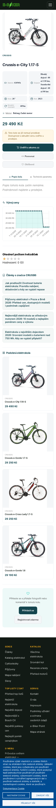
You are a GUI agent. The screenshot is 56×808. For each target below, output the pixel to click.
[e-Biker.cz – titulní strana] (11, 5)
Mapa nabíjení (12, 675)
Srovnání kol (37, 662)
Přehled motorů (38, 673)
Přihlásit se (28, 610)
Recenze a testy (39, 668)
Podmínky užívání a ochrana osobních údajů (39, 716)
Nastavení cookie (16, 795)
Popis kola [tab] (17, 177)
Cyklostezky (11, 663)
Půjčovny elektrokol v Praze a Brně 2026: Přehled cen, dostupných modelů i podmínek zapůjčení (27, 302)
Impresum (35, 705)
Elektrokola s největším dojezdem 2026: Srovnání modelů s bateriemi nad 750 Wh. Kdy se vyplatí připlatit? (27, 335)
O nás (33, 699)
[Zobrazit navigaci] (50, 5)
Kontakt (34, 693)
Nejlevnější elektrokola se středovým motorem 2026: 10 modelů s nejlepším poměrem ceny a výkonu (27, 318)
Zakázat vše (42, 795)
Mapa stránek (37, 731)
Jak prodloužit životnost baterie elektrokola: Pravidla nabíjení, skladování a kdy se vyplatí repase (25, 286)
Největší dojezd (13, 709)
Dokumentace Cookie (13, 788)
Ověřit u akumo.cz (29, 147)
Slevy (8, 680)
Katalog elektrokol (15, 657)
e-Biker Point (37, 726)
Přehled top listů (14, 693)
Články (8, 651)
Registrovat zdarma (28, 619)
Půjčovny (10, 669)
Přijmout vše (28, 803)
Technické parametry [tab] (42, 177)
